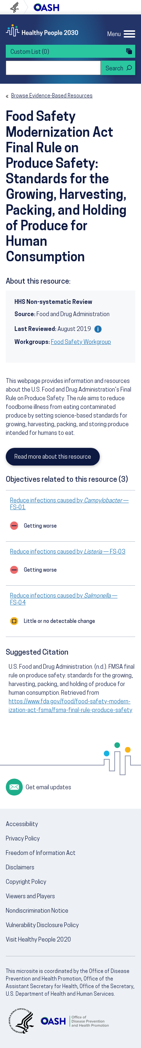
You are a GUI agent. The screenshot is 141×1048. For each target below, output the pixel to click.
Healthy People (42, 30)
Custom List (29, 52)
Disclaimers (20, 868)
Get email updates (48, 788)
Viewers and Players (30, 897)
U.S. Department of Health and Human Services (17, 7)
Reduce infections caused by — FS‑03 (67, 552)
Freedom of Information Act (41, 853)
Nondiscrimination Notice (37, 911)
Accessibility (22, 825)
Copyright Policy (26, 882)
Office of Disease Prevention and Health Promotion (46, 7)
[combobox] (53, 68)
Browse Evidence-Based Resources (52, 96)
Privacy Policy (23, 839)
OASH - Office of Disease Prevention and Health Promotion (74, 1020)
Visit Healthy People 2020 (38, 940)
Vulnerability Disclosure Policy (42, 926)
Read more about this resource (52, 457)
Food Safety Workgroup (81, 342)
